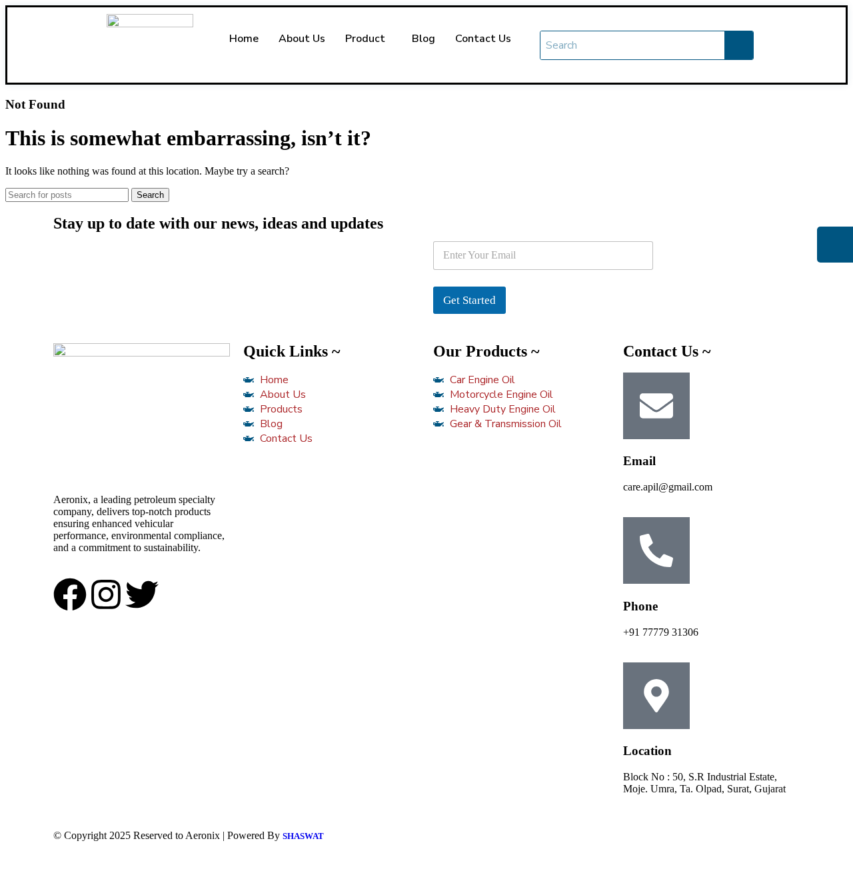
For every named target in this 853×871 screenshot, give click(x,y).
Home (244, 38)
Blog (423, 38)
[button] (368, 38)
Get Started (469, 300)
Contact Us (483, 38)
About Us (302, 38)
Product (365, 38)
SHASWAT (303, 836)
